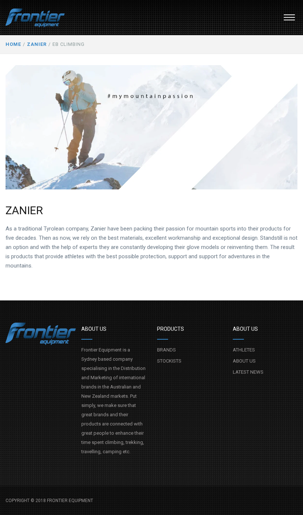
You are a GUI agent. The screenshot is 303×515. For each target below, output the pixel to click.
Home (13, 44)
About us (244, 361)
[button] (289, 17)
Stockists (169, 361)
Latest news (248, 372)
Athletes (244, 350)
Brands (166, 350)
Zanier (37, 44)
